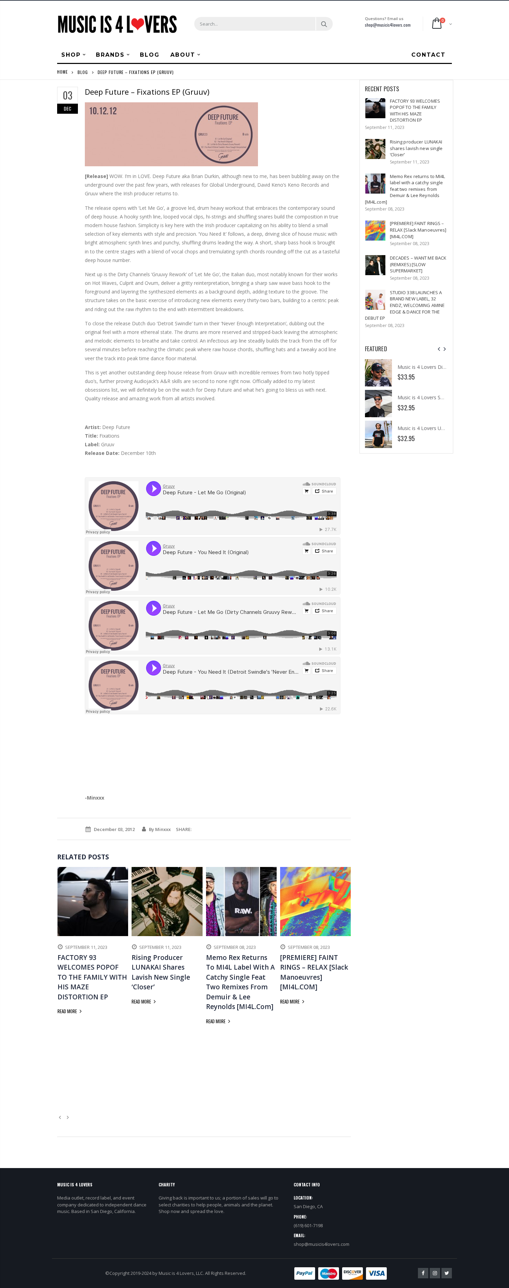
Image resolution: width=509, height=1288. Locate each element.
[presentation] (439, 349)
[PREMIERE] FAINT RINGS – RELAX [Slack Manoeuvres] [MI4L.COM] (418, 229)
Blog (83, 72)
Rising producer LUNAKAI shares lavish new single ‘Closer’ (416, 148)
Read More (67, 1011)
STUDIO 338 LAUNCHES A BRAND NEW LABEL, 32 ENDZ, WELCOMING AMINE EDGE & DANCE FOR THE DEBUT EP (405, 305)
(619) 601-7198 (308, 1225)
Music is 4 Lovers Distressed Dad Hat (440, 367)
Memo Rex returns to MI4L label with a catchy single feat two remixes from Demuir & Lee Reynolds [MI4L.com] (405, 189)
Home (62, 72)
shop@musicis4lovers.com (388, 25)
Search (324, 23)
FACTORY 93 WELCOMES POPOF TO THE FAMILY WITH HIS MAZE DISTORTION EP (415, 110)
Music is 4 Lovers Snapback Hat (433, 397)
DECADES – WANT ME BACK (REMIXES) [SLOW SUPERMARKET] (418, 264)
